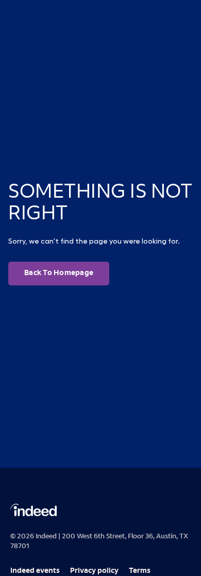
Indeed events (35, 571)
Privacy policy (94, 571)
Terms (139, 571)
